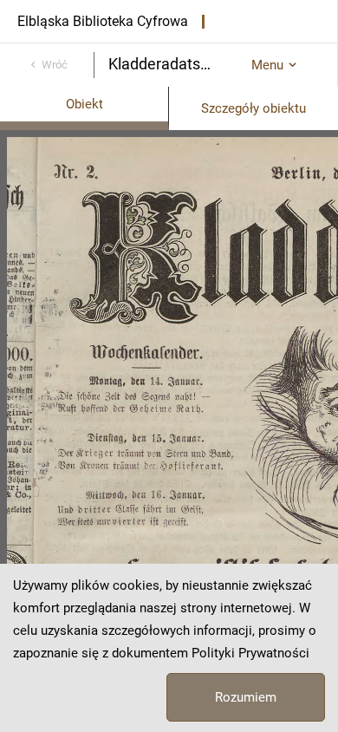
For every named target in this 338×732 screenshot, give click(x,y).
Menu (267, 65)
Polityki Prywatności (250, 653)
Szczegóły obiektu (253, 108)
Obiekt (84, 104)
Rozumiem (245, 697)
